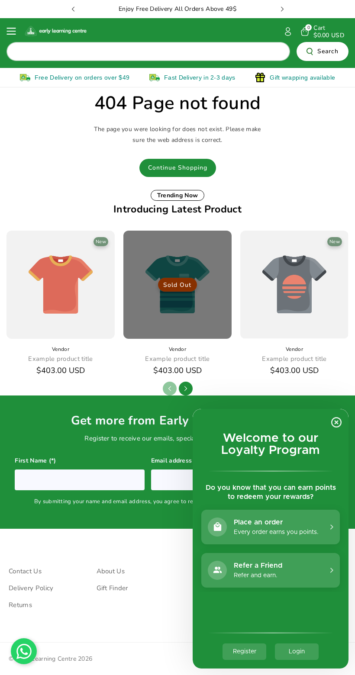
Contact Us (25, 571)
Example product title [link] (60, 359)
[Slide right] (186, 388)
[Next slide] (282, 9)
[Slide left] (170, 388)
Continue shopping (177, 168)
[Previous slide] (73, 9)
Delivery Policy (31, 588)
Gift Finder (112, 588)
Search (328, 51)
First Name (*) (35, 460)
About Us (111, 571)
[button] (13, 31)
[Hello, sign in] (288, 31)
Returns (20, 605)
